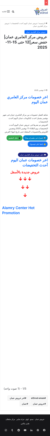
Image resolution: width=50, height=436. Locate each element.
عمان (24, 403)
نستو (32, 419)
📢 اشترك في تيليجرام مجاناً (35, 138)
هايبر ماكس (25, 423)
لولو (27, 419)
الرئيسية (42, 23)
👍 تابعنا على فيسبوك (38, 144)
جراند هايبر (20, 419)
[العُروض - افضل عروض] (40, 11)
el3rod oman (37, 398)
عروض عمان (38, 403)
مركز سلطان (10, 419)
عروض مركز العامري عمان (36, 32)
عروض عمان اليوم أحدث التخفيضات (24, 23)
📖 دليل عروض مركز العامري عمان (33, 155)
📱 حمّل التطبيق (14, 138)
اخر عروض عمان (17, 398)
